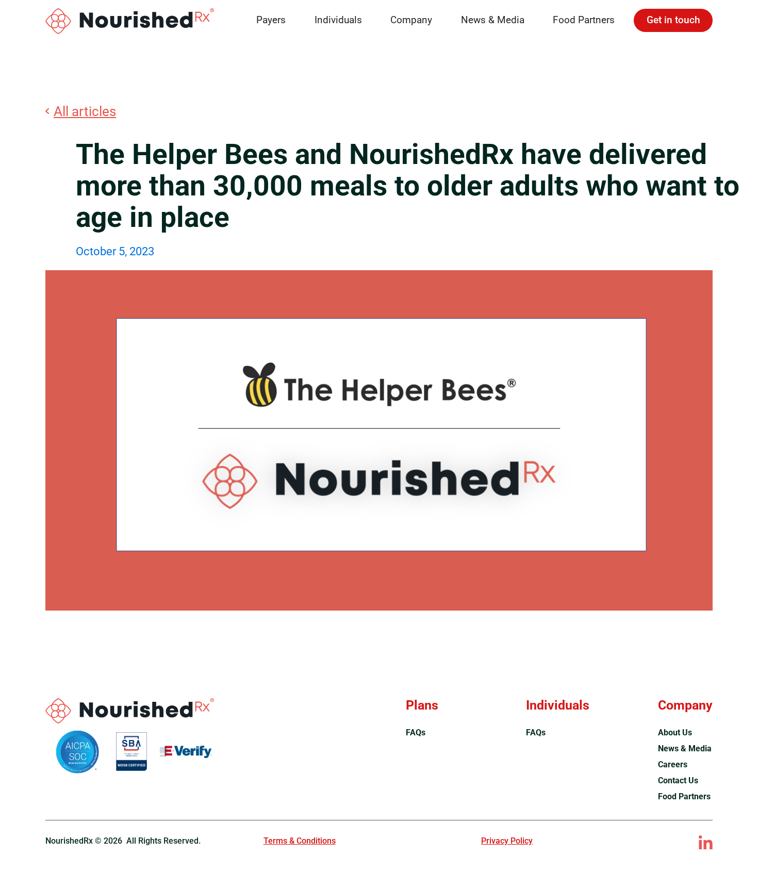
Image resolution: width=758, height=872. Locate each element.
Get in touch (673, 20)
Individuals (338, 20)
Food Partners (584, 20)
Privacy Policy (507, 841)
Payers (271, 20)
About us (675, 732)
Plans (422, 705)
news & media (685, 748)
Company (411, 20)
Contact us (678, 780)
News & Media (492, 20)
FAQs (415, 732)
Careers (672, 764)
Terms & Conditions (299, 841)
